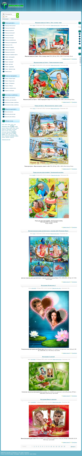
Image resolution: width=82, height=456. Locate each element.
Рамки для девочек (9, 30)
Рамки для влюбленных (10, 40)
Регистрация (5, 18)
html (15, 124)
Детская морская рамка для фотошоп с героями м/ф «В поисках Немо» (48, 231)
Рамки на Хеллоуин (9, 90)
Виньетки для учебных (10, 116)
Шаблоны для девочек (10, 97)
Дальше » (73, 446)
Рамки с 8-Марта (9, 85)
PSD (12, 126)
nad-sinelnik (33, 288)
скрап (9, 134)
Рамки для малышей (9, 32)
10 (51, 446)
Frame (9, 124)
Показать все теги (6, 139)
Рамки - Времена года (10, 69)
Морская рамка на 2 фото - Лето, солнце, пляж (48, 22)
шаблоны (7, 137)
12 (56, 446)
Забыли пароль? (15, 18)
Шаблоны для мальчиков (10, 100)
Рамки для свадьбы (9, 47)
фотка (34, 25)
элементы (12, 137)
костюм (3, 133)
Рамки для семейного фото (11, 54)
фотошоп (12, 135)
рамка (14, 133)
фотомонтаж (7, 135)
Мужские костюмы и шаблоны (12, 102)
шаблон (3, 137)
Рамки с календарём (9, 57)
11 (53, 446)
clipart (3, 124)
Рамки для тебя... (9, 45)
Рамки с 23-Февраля (9, 83)
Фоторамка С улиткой (48, 356)
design (6, 124)
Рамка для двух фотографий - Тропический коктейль (48, 172)
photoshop (4, 126)
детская (6, 130)
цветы (16, 135)
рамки (3, 134)
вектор (3, 130)
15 (64, 446)
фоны (16, 134)
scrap (16, 126)
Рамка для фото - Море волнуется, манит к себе (48, 105)
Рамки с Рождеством (9, 81)
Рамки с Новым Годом (10, 78)
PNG (8, 126)
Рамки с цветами (9, 64)
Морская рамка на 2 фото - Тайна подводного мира (48, 62)
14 (61, 446)
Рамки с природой (9, 61)
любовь (6, 133)
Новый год (4, 129)
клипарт (13, 132)
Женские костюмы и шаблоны (12, 104)
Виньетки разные (9, 111)
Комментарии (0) (66, 59)
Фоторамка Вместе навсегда (48, 399)
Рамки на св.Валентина (10, 88)
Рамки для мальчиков (10, 28)
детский (10, 130)
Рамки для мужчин (9, 35)
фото (3, 135)
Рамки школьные (9, 59)
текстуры (12, 134)
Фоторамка (14, 129)
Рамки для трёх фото (10, 52)
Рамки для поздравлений (11, 42)
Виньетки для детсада (10, 114)
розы (6, 134)
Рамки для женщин (9, 37)
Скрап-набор (9, 129)
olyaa (34, 233)
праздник (10, 133)
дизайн (13, 130)
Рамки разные (8, 71)
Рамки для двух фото (10, 49)
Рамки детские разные (10, 25)
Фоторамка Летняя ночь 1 (48, 285)
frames (12, 124)
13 (59, 446)
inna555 (33, 175)
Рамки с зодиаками (9, 66)
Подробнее (74, 59)
